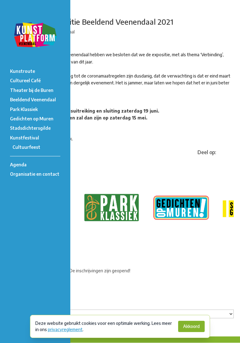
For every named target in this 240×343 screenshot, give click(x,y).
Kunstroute (22, 71)
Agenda (18, 164)
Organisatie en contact (34, 174)
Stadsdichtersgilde (30, 128)
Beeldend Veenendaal (33, 99)
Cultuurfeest (26, 147)
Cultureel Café (25, 80)
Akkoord (191, 326)
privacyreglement (65, 329)
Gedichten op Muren (31, 118)
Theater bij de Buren (31, 90)
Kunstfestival (24, 137)
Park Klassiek (24, 109)
